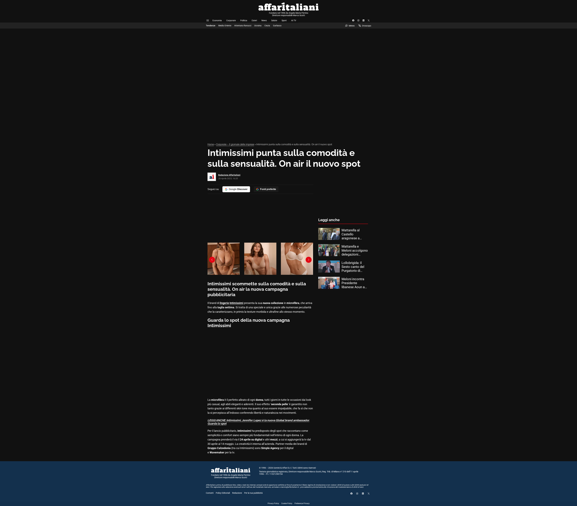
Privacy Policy (273, 503)
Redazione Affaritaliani (229, 175)
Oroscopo (366, 26)
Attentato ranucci (242, 25)
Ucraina (257, 25)
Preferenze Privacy (302, 503)
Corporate (231, 20)
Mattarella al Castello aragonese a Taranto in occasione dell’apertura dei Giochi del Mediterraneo (353, 234)
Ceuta (267, 25)
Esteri (254, 20)
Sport (284, 20)
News (264, 20)
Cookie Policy (286, 503)
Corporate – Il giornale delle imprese (235, 144)
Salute (274, 20)
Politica (243, 20)
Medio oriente (224, 25)
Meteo (352, 26)
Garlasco (277, 25)
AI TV (293, 20)
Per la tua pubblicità (253, 493)
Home (211, 144)
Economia (217, 20)
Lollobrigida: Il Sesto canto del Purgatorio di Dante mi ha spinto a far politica (353, 267)
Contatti (210, 493)
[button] (309, 260)
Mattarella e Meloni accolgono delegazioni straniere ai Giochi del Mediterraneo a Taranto (355, 250)
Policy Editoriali (223, 493)
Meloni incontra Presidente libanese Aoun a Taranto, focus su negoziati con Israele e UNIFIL (354, 283)
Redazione (237, 493)
